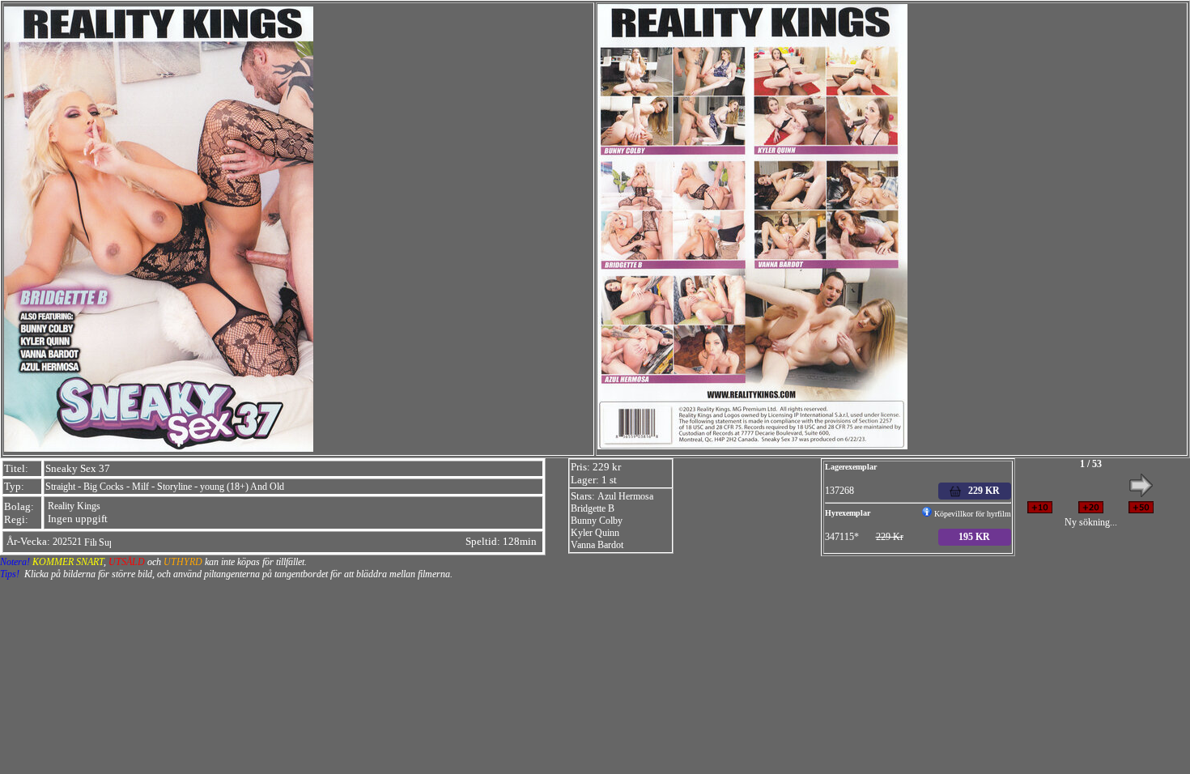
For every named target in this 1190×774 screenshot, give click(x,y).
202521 (67, 541)
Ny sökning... (1091, 522)
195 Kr (974, 536)
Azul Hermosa (625, 496)
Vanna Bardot (597, 545)
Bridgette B (592, 508)
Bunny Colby (597, 520)
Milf (140, 486)
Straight (60, 486)
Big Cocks (103, 486)
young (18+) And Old (242, 486)
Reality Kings (74, 506)
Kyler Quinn (595, 532)
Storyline (174, 486)
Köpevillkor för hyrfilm (971, 513)
